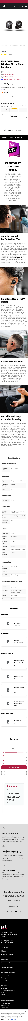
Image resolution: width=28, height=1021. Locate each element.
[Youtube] (16, 912)
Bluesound (4, 988)
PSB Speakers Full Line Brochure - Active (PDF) (18, 623)
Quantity (3, 97)
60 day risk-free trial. (8, 74)
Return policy (5, 978)
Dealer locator (5, 965)
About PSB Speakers (7, 954)
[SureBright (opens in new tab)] (25, 106)
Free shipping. (6, 72)
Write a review (14, 767)
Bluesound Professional (8, 990)
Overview (4, 137)
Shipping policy (5, 980)
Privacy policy (5, 1007)
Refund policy (5, 975)
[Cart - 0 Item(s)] (22, 6)
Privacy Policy (13, 1019)
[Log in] (18, 6)
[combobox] (3, 1019)
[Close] (26, 1011)
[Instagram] (20, 912)
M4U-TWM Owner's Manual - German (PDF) (19, 676)
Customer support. (8, 76)
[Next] (25, 26)
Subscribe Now (14, 900)
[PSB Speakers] (4, 6)
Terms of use (5, 1005)
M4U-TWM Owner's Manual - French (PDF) (19, 690)
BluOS (2, 993)
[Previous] (3, 26)
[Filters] (3, 773)
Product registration (7, 967)
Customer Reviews (16, 137)
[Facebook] (7, 912)
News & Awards (5, 963)
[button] (14, 752)
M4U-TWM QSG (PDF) (18, 722)
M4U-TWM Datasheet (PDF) (18, 642)
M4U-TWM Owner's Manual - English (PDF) (19, 703)
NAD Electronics (5, 995)
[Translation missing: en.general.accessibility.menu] (25, 6)
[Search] (15, 6)
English (2, 1019)
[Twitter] (11, 912)
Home (2, 45)
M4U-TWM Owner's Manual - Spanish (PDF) (19, 663)
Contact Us (4, 947)
